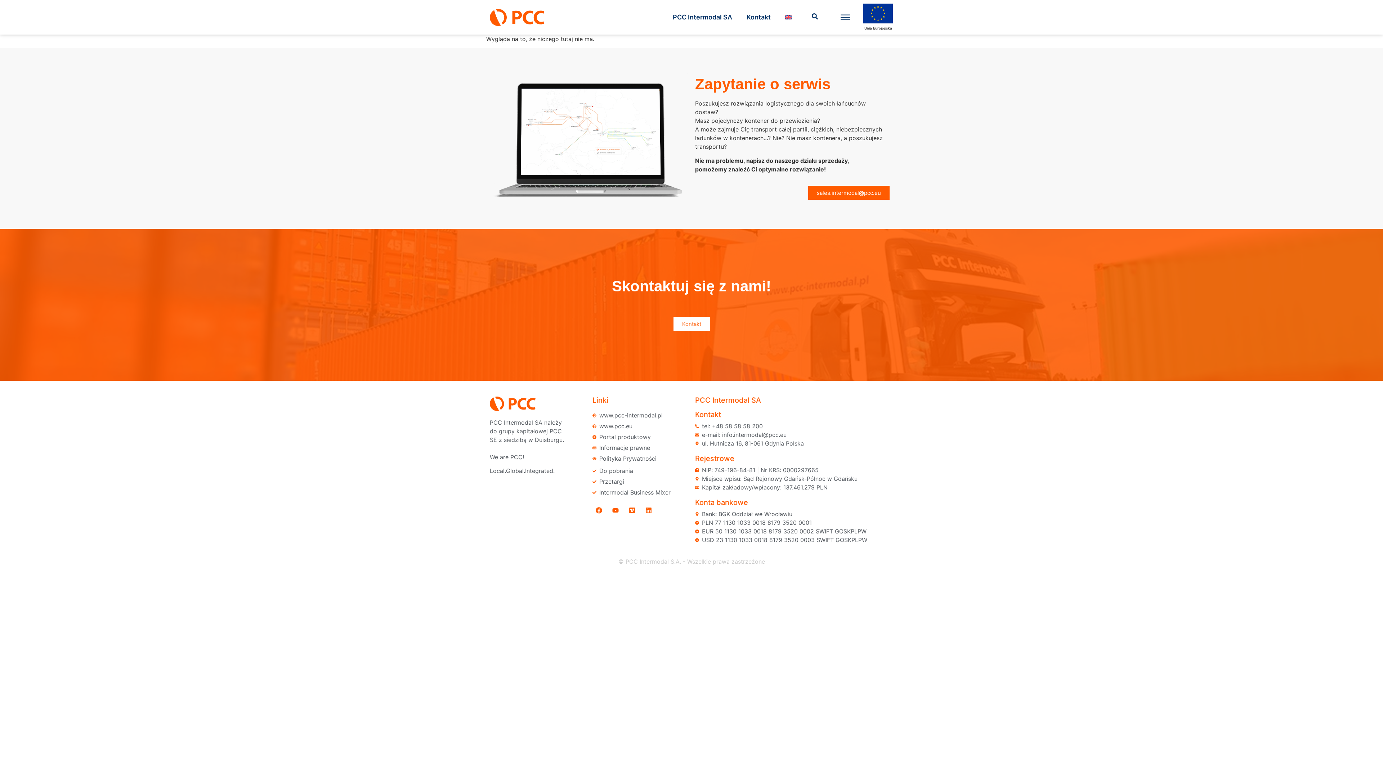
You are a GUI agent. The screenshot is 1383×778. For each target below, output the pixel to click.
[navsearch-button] (815, 17)
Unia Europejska (878, 28)
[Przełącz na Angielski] (788, 17)
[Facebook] (598, 510)
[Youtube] (615, 510)
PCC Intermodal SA (702, 17)
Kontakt (759, 17)
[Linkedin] (648, 510)
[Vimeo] (632, 510)
